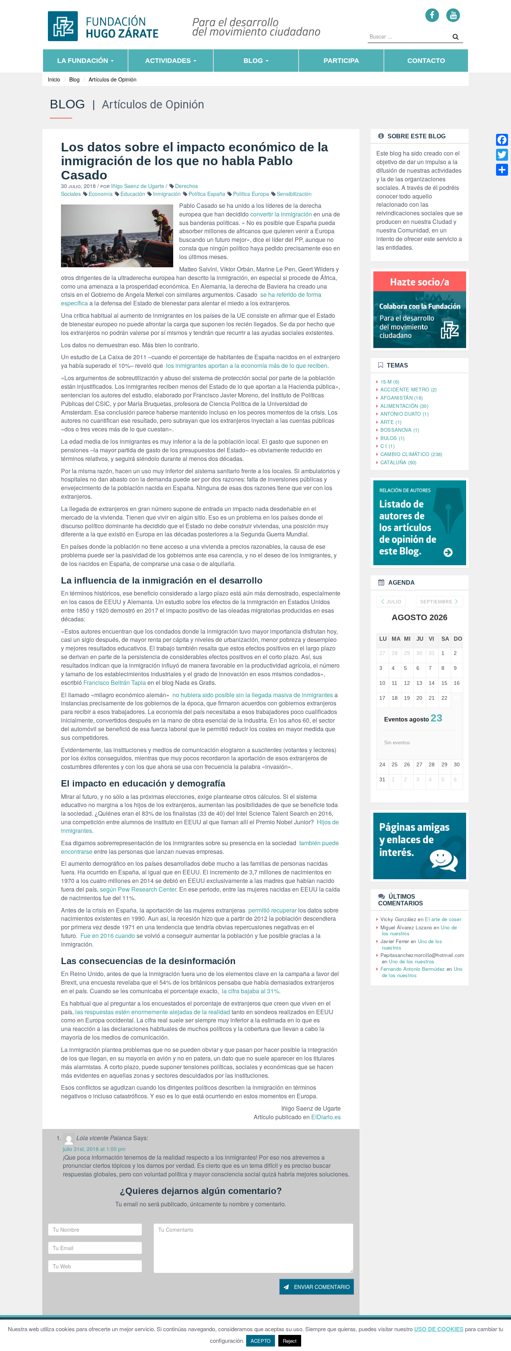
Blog (254, 60)
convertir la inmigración (281, 214)
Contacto (426, 60)
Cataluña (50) (398, 462)
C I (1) (387, 445)
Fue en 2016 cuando (107, 935)
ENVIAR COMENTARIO (321, 1286)
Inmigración (167, 193)
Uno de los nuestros (411, 961)
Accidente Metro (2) (408, 389)
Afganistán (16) (401, 397)
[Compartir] (502, 169)
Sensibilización (294, 193)
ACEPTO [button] (260, 1340)
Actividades (169, 60)
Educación (132, 193)
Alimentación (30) (404, 405)
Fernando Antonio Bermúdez (412, 968)
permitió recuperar (272, 910)
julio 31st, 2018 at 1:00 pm (94, 1148)
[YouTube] (453, 14)
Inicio (54, 79)
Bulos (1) (392, 437)
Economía (101, 193)
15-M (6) (389, 381)
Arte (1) (390, 421)
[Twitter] (502, 154)
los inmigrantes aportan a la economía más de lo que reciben (246, 365)
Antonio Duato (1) (404, 413)
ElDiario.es (326, 1117)
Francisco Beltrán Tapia (114, 682)
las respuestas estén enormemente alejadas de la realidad (152, 1011)
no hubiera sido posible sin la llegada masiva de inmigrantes (252, 694)
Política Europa (251, 193)
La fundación (83, 60)
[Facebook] (432, 14)
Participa (341, 60)
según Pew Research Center (138, 889)
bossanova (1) (399, 429)
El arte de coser (443, 919)
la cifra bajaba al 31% (249, 991)
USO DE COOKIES (438, 1329)
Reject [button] (290, 1340)
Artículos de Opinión (113, 79)
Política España (207, 193)
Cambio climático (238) (411, 454)
